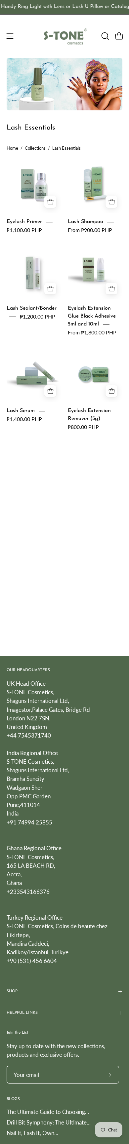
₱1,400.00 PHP (24, 419)
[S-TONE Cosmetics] (65, 36)
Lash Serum (21, 411)
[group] (64, 7)
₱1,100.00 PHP (24, 230)
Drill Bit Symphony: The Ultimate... (49, 1122)
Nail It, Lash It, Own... (32, 1132)
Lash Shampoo (85, 221)
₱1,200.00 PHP (37, 316)
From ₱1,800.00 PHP (92, 332)
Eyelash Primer (24, 221)
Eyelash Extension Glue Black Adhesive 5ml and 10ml (92, 316)
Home (12, 148)
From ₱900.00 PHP (90, 230)
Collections (35, 148)
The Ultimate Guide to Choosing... (48, 1111)
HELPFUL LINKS (22, 1013)
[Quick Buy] (111, 202)
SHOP (12, 991)
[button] (104, 36)
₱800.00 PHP (83, 427)
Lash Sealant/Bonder (32, 308)
